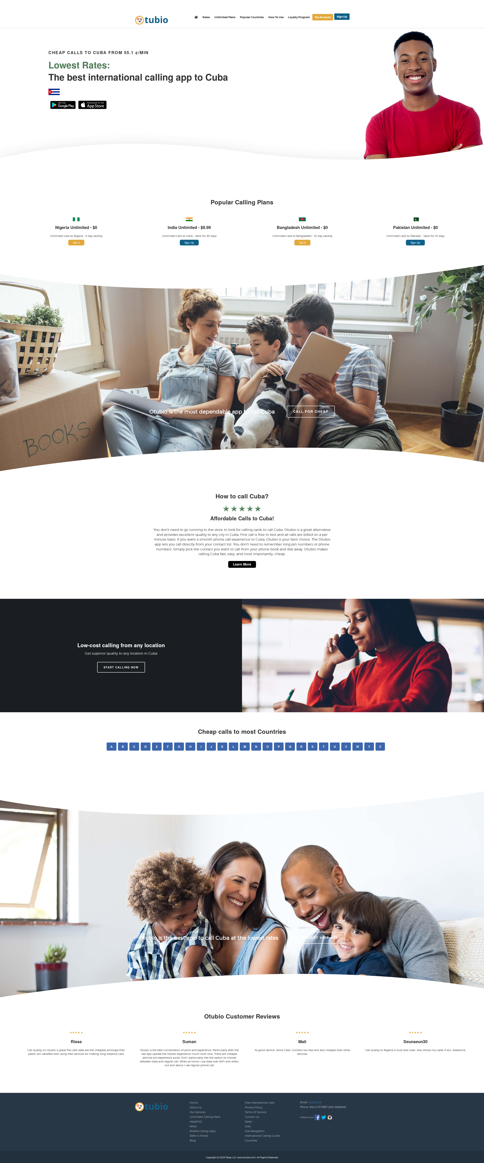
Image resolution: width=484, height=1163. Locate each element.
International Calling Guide (262, 1135)
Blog (193, 1140)
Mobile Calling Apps (203, 1131)
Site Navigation (254, 1131)
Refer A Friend (199, 1135)
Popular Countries (252, 17)
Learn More (242, 564)
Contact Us (252, 1116)
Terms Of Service (255, 1112)
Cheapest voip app (318, 937)
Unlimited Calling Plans (205, 1116)
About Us (196, 1107)
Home (194, 1102)
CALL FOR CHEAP (310, 411)
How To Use (276, 17)
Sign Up (342, 16)
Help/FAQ (196, 1121)
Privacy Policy (253, 1107)
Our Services (198, 1112)
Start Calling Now (121, 667)
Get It (76, 242)
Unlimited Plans (224, 17)
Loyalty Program (299, 17)
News (193, 1126)
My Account (323, 17)
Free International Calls (259, 1102)
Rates (206, 17)
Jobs (248, 1126)
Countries (251, 1140)
